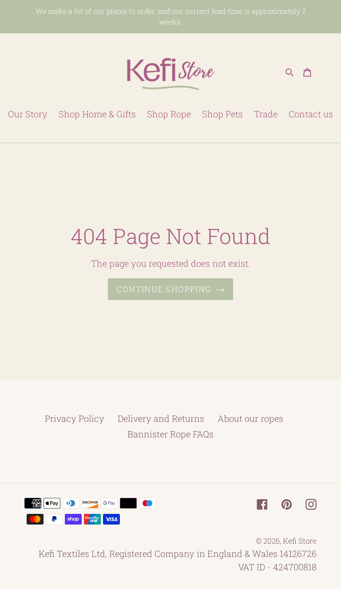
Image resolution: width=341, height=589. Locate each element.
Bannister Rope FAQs (170, 434)
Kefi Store (300, 541)
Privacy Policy (74, 418)
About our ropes (250, 418)
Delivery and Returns (161, 418)
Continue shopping (163, 289)
